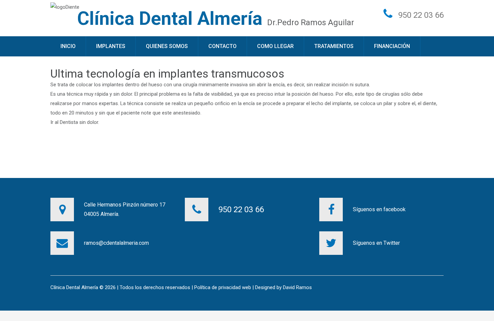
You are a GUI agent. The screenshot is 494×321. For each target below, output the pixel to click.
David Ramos (297, 287)
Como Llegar (275, 46)
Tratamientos (334, 46)
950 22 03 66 (421, 15)
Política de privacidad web (222, 287)
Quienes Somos (167, 46)
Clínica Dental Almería (169, 18)
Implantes (110, 46)
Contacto (222, 46)
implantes (113, 85)
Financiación (392, 46)
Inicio (68, 46)
